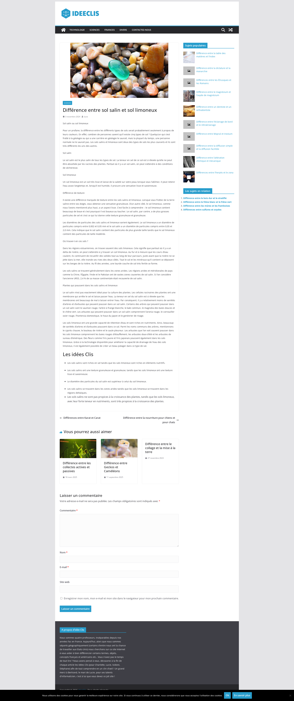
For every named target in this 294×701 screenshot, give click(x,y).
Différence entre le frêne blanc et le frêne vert (207, 201)
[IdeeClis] (63, 30)
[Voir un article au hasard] (230, 30)
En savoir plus (242, 695)
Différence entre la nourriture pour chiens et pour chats (149, 420)
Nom (64, 552)
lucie (86, 116)
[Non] (290, 695)
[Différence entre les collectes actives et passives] (78, 441)
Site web (65, 582)
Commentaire (69, 510)
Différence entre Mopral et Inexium (214, 133)
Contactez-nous (141, 29)
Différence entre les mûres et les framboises (206, 205)
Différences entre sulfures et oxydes (202, 209)
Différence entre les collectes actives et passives (77, 467)
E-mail (64, 567)
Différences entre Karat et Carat (81, 417)
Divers (123, 29)
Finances (109, 29)
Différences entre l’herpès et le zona (214, 172)
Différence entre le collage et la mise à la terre (160, 448)
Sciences (95, 29)
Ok (227, 695)
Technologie (77, 29)
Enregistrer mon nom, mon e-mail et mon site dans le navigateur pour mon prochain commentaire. (121, 598)
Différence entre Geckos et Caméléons (115, 467)
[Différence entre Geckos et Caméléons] (119, 441)
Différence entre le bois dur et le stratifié (204, 198)
